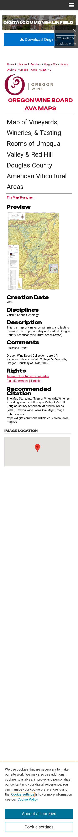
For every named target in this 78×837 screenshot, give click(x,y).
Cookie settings (22, 794)
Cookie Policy (28, 799)
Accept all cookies (39, 813)
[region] (39, 799)
